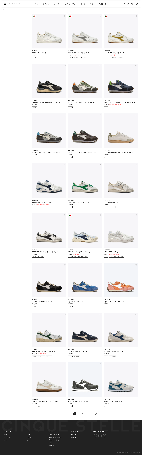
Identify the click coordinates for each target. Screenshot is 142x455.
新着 (5, 434)
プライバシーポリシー (55, 440)
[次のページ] (95, 413)
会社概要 (74, 434)
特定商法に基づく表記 (55, 437)
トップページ (4, 9)
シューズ (28, 437)
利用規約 (51, 445)
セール (28, 440)
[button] (65, 16)
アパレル (6, 440)
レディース (7, 437)
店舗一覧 (74, 437)
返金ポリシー (52, 442)
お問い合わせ (75, 431)
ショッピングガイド (54, 434)
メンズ (28, 434)
